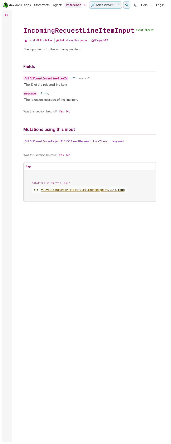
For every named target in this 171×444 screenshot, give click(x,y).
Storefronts (42, 5)
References (74, 5)
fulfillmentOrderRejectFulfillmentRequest (66, 141)
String (45, 93)
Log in (160, 5)
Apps (27, 5)
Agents (58, 5)
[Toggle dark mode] (136, 5)
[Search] (126, 5)
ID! (74, 78)
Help (144, 5)
